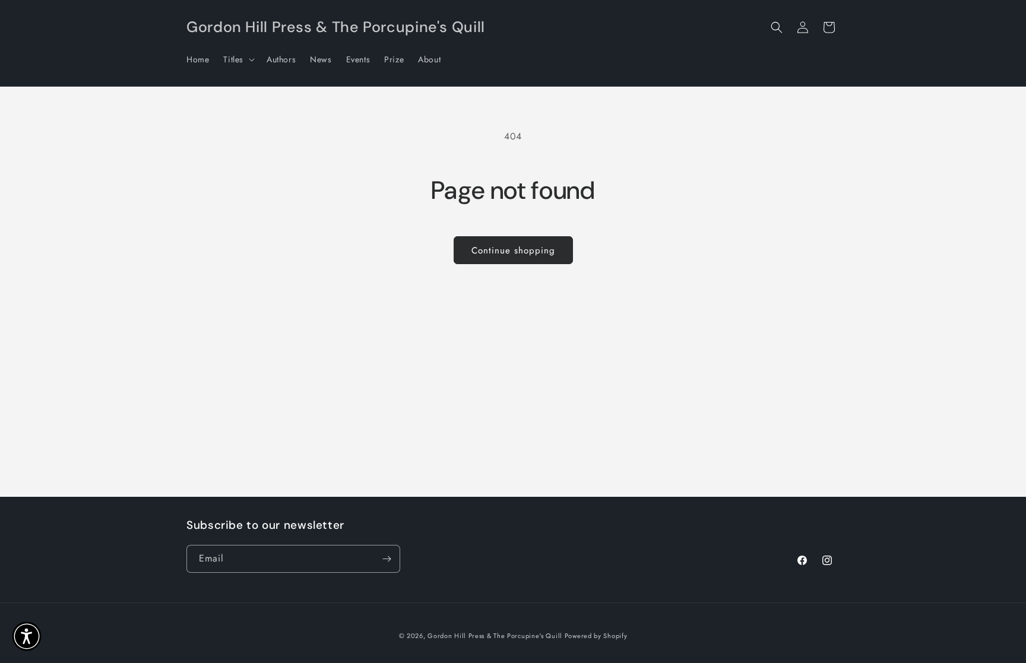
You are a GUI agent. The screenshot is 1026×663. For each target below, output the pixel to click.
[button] (237, 59)
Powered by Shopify (596, 635)
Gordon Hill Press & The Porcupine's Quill (496, 635)
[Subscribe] (386, 559)
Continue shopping (513, 250)
